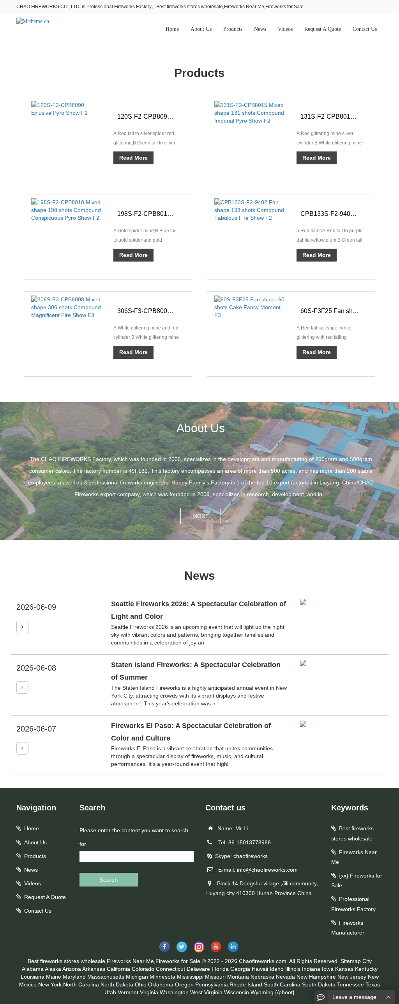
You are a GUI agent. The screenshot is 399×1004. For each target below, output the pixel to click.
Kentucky (366, 969)
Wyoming (262, 992)
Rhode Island (246, 984)
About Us (201, 29)
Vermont (128, 992)
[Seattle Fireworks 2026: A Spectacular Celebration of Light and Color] (22, 627)
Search (108, 879)
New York (50, 984)
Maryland (74, 977)
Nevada (285, 977)
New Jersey (351, 977)
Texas (372, 984)
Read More (133, 158)
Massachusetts (105, 977)
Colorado (143, 969)
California (118, 969)
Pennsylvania (211, 984)
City (367, 961)
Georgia (240, 969)
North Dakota (117, 984)
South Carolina (282, 984)
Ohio (141, 984)
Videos (285, 29)
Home (172, 29)
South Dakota (318, 984)
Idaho (277, 969)
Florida (220, 969)
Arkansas (93, 969)
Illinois (292, 969)
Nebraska (262, 977)
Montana (238, 977)
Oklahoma (160, 984)
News (260, 29)
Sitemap (351, 961)
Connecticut (170, 969)
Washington (174, 992)
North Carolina (81, 984)
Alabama (33, 969)
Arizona (71, 969)
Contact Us (365, 29)
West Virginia (206, 992)
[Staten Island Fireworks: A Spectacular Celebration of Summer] (22, 687)
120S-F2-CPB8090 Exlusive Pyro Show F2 (177, 116)
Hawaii (260, 969)
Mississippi (190, 977)
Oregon (184, 984)
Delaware (198, 969)
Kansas (344, 969)
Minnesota (162, 977)
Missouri (215, 977)
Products (232, 29)
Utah (110, 992)
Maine (53, 977)
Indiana (311, 969)
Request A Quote (322, 29)
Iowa (328, 969)
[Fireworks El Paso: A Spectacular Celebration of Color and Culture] (22, 748)
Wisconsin (236, 992)
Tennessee (350, 984)
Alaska (53, 969)
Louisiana (32, 977)
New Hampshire (316, 977)
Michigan (137, 977)
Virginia (149, 992)
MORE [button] (200, 516)
